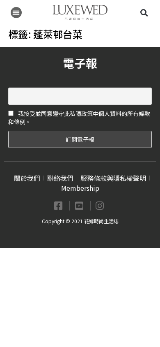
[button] (16, 12)
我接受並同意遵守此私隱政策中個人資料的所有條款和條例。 (79, 117)
